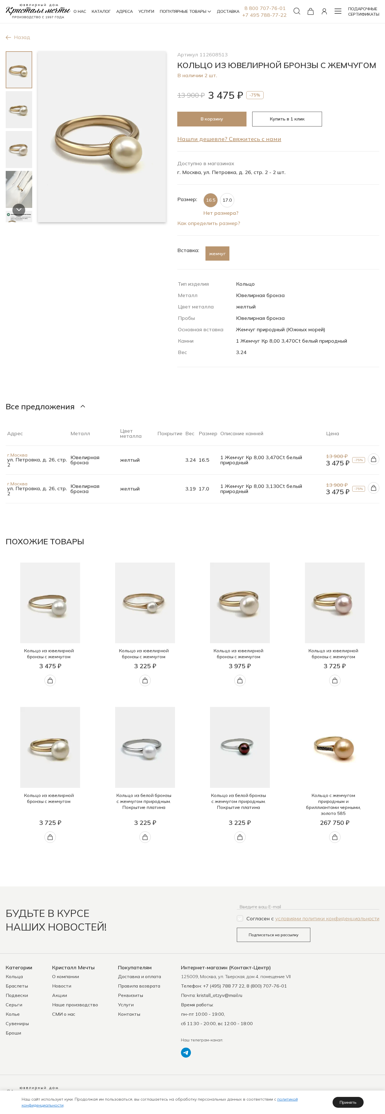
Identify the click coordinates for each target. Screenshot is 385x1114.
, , (236, 976)
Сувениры (17, 1023)
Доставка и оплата (139, 976)
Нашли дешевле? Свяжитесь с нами (229, 138)
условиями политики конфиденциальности (327, 918)
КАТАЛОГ (101, 11)
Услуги (126, 1004)
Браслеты (17, 986)
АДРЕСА (124, 11)
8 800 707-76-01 (265, 8)
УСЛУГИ (146, 11)
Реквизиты (130, 995)
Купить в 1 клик (287, 119)
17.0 (227, 200)
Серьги (14, 1004)
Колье (13, 1014)
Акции (59, 995)
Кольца (14, 976)
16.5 (210, 200)
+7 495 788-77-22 (264, 15)
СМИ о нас (63, 1014)
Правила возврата (139, 986)
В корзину (212, 119)
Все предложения (40, 406)
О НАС (80, 11)
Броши (13, 1033)
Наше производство (75, 1004)
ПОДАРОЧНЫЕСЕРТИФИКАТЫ (363, 11)
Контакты (129, 1014)
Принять (348, 1102)
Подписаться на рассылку (273, 935)
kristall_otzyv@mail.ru (219, 995)
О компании (65, 976)
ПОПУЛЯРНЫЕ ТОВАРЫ (183, 11)
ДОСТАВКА (228, 11)
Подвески (17, 995)
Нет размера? (221, 213)
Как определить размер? (208, 223)
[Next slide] (19, 210)
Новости (61, 986)
